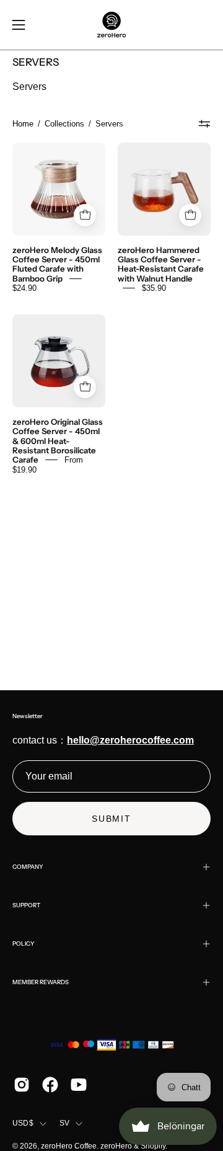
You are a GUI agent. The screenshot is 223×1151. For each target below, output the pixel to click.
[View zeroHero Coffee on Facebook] (50, 1084)
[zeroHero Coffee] (111, 24)
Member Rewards (40, 982)
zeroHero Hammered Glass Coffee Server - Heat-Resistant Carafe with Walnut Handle (161, 263)
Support (26, 905)
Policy (23, 943)
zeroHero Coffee (69, 1146)
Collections (64, 123)
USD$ (22, 1123)
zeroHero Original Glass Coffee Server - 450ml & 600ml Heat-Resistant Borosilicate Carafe (57, 440)
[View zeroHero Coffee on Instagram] (21, 1084)
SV (64, 1123)
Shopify (153, 1146)
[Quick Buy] (85, 387)
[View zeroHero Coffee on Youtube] (78, 1084)
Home (22, 123)
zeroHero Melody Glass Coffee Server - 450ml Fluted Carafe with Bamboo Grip (57, 263)
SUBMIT (111, 819)
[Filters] (204, 124)
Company (27, 866)
